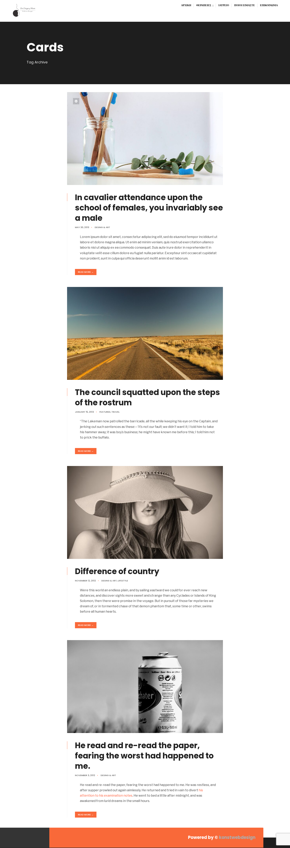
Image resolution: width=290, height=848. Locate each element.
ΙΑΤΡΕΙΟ (223, 5)
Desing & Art (102, 227)
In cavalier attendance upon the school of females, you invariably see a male (149, 208)
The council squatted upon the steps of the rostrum (147, 397)
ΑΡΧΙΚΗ (186, 5)
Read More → (86, 272)
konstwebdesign (236, 837)
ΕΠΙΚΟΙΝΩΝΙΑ (269, 5)
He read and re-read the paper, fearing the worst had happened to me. (144, 756)
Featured (104, 411)
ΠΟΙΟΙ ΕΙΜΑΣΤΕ (244, 5)
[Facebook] (30, 837)
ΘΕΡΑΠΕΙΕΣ (203, 5)
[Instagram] (38, 837)
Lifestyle (123, 580)
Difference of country (117, 571)
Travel (115, 411)
